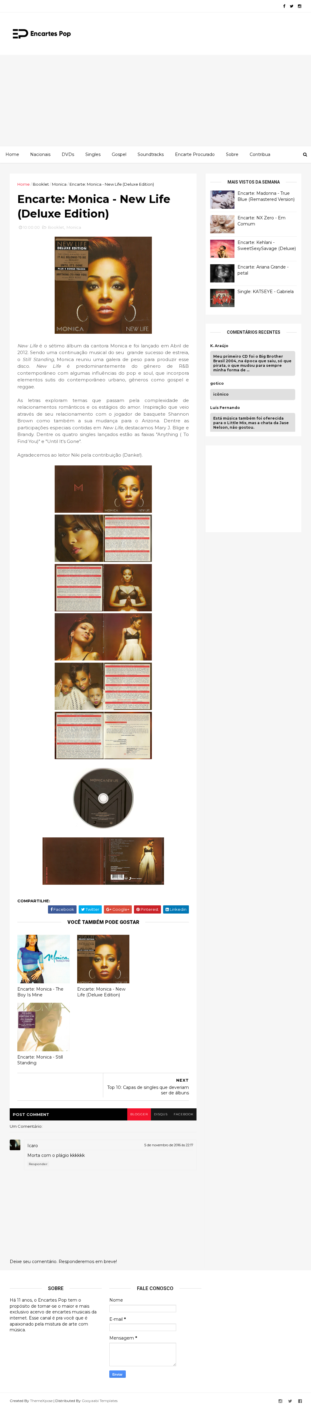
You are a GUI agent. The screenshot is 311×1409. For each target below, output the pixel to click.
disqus (161, 1114)
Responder (38, 1164)
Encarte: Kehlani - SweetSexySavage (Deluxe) (267, 245)
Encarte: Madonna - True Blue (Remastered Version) (266, 196)
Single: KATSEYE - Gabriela (266, 291)
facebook (183, 1114)
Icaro (32, 1145)
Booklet (41, 184)
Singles (93, 154)
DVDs (68, 154)
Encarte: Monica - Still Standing (40, 1060)
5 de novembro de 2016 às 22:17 (168, 1145)
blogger (139, 1114)
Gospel (119, 154)
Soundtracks (151, 154)
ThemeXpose (41, 1400)
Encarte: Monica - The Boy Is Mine (40, 992)
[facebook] (284, 6)
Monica (59, 184)
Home (12, 154)
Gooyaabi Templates (100, 1400)
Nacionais (40, 154)
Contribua (260, 154)
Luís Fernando (225, 408)
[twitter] (291, 6)
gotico (217, 383)
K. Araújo (219, 346)
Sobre (232, 154)
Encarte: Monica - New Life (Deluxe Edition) (101, 992)
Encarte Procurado (195, 154)
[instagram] (299, 6)
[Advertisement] (155, 100)
